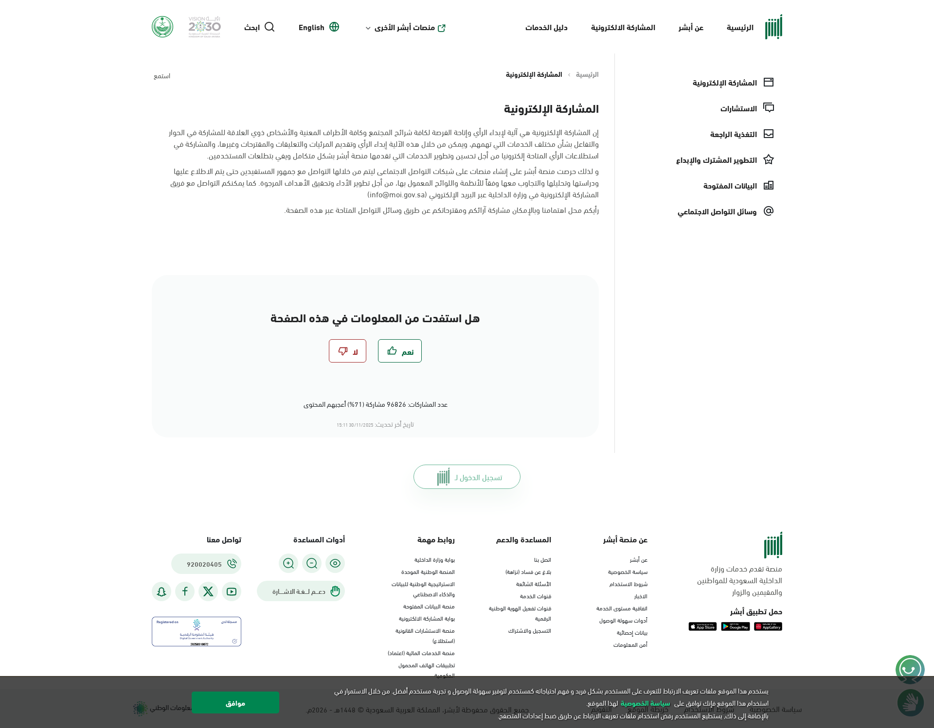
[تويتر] (208, 591)
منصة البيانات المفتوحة (429, 605)
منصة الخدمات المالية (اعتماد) (421, 652)
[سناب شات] (161, 592)
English (311, 27)
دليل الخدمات (546, 26)
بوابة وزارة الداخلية (434, 559)
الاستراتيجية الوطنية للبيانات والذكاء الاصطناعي (423, 588)
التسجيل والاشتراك (529, 629)
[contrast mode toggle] (335, 563)
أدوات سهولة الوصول (623, 619)
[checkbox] (400, 351)
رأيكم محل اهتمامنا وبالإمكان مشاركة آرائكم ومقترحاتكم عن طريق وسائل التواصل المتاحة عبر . (441, 209)
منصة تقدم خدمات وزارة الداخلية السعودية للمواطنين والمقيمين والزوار (739, 579)
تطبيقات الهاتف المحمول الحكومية (426, 669)
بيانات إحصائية (632, 631)
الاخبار (640, 595)
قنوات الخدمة (535, 595)
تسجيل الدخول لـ (478, 476)
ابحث (252, 27)
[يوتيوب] (231, 592)
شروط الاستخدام (628, 583)
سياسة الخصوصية (627, 571)
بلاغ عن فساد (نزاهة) (528, 571)
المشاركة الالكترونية (623, 26)
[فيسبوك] (185, 592)
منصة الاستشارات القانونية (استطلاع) (425, 634)
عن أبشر (691, 26)
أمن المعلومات (630, 644)
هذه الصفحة (304, 209)
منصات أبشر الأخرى (405, 27)
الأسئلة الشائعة (533, 583)
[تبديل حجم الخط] (312, 563)
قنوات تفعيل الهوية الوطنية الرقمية (520, 612)
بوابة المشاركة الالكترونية (427, 617)
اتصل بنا (542, 559)
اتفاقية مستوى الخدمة (621, 607)
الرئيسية (740, 26)
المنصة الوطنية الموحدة (428, 571)
